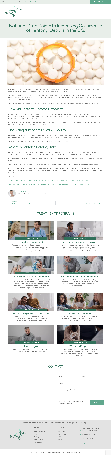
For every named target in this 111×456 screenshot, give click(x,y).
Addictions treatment (40, 431)
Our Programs (38, 437)
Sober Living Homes (79, 314)
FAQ (59, 437)
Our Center (61, 431)
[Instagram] (87, 443)
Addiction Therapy (39, 439)
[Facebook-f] (81, 443)
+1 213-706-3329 (30, 2)
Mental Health (38, 442)
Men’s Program (31, 346)
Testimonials (62, 434)
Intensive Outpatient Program (79, 242)
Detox (35, 434)
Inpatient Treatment (31, 242)
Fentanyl (25, 95)
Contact (60, 439)
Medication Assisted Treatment (31, 277)
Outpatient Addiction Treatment (79, 277)
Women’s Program (79, 346)
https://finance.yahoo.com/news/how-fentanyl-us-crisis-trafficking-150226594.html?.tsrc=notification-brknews (50, 185)
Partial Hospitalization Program (31, 314)
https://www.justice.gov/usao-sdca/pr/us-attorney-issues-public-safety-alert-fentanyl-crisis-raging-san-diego (50, 180)
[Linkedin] (84, 443)
